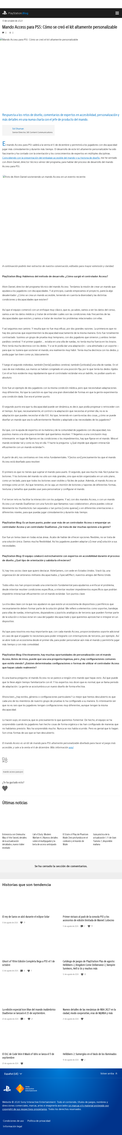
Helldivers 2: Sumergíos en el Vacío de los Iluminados (89, 1054)
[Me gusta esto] (21, 922)
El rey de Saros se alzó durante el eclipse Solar (25, 916)
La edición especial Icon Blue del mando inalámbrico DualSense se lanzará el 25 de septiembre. (28, 1011)
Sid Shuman (18, 128)
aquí (71, 747)
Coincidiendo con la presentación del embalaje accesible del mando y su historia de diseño (51, 157)
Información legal (12, 1126)
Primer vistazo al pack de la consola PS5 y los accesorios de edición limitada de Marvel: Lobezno (88, 918)
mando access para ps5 (13, 772)
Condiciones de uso (13, 1120)
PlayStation (18, 13)
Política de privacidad (38, 1120)
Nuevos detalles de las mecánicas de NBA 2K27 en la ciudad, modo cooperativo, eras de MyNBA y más (89, 1011)
